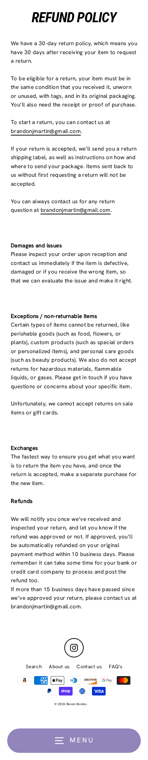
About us (59, 666)
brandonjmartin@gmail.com (46, 131)
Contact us (89, 666)
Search (34, 666)
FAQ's (115, 666)
